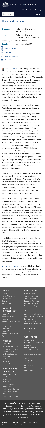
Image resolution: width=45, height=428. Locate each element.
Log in (40, 10)
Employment (7, 356)
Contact (33, 10)
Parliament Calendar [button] (21, 10)
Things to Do (28, 360)
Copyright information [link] (29, 422)
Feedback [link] (15, 425)
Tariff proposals (30, 321)
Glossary (6, 361)
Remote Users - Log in (10, 349)
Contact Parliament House (33, 350)
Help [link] (23, 425)
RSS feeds (6, 364)
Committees (28, 332)
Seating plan (6, 303)
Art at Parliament (30, 363)
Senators (5, 301)
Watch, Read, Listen (31, 296)
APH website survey (10, 354)
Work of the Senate (9, 296)
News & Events (29, 294)
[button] (39, 14)
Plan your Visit (29, 365)
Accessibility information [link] (10, 422)
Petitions (27, 345)
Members (5, 329)
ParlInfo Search (8, 351)
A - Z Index (6, 359)
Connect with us (30, 347)
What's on (28, 358)
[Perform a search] (4, 14)
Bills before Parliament (32, 314)
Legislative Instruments (32, 324)
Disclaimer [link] (5, 425)
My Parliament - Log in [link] (10, 347)
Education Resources (32, 301)
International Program (32, 306)
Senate (4, 294)
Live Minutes (6, 326)
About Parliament (30, 298)
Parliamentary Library (31, 303)
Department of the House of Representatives (9, 381)
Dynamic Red (6, 298)
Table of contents (14, 21)
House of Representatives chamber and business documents (11, 321)
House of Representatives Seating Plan (10, 333)
